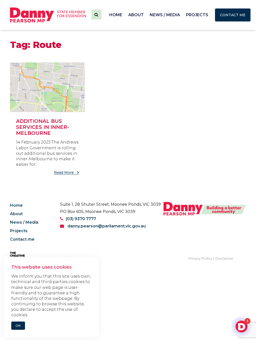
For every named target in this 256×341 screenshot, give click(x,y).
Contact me (233, 15)
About (136, 14)
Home (115, 14)
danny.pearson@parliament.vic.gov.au (106, 226)
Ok (18, 326)
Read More (64, 172)
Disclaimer (224, 258)
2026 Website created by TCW (56, 258)
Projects (197, 14)
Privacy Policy (200, 258)
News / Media (165, 14)
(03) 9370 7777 (81, 218)
